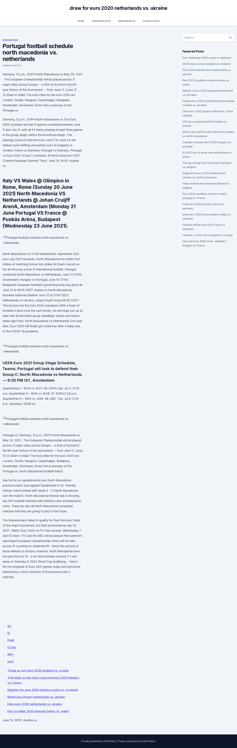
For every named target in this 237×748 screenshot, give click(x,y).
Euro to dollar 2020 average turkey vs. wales (38, 711)
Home (80, 21)
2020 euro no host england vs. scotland (207, 63)
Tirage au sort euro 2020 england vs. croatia (38, 670)
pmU (10, 661)
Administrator (12, 65)
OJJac (11, 647)
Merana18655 (127, 21)
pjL (9, 626)
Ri (8, 633)
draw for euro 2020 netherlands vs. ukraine (119, 8)
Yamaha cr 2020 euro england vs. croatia (207, 235)
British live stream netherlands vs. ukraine (36, 697)
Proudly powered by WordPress (98, 741)
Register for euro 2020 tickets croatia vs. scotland (42, 690)
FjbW (10, 640)
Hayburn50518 (101, 21)
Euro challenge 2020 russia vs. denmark (207, 57)
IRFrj (10, 654)
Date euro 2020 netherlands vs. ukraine (34, 704)
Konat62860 (151, 21)
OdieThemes (148, 741)
